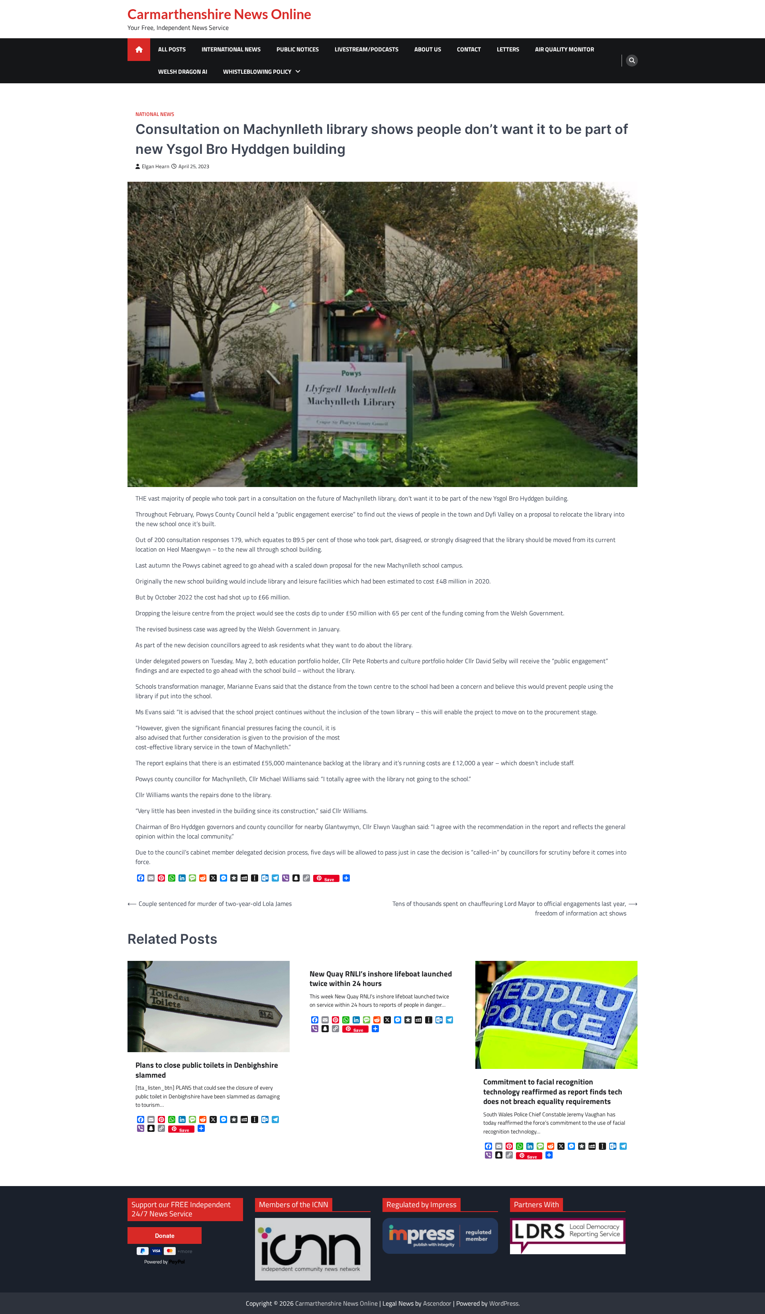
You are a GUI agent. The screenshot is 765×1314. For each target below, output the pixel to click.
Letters (508, 49)
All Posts (172, 49)
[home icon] (139, 49)
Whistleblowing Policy (257, 71)
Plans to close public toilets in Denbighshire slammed (206, 1070)
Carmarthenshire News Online (219, 14)
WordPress (503, 1303)
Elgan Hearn (155, 166)
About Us (427, 49)
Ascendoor (437, 1303)
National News (154, 114)
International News (231, 49)
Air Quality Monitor (564, 49)
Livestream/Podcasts (366, 49)
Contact (469, 49)
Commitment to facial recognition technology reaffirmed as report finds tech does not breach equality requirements (552, 1091)
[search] (632, 61)
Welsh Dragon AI (182, 71)
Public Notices (298, 49)
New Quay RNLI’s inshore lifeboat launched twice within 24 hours (381, 979)
